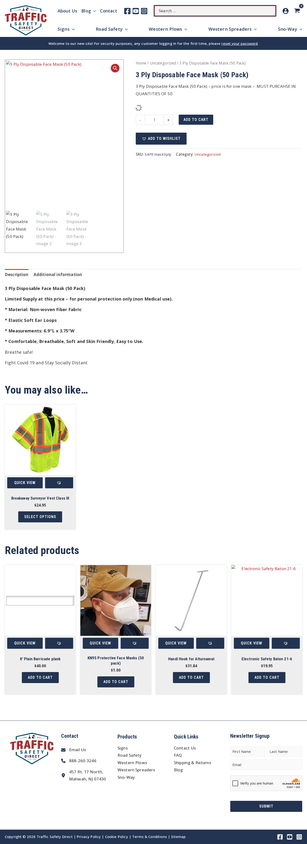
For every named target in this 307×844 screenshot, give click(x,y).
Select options (40, 516)
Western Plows (132, 762)
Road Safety (130, 755)
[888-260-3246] (78, 761)
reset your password (239, 43)
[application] (93, 11)
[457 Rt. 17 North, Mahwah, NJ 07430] (83, 775)
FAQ (178, 755)
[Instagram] (144, 11)
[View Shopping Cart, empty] (298, 11)
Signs (123, 748)
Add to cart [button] (40, 677)
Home (141, 63)
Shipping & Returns (192, 762)
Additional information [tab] (58, 274)
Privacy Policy (89, 836)
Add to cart (195, 119)
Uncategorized (163, 63)
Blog (178, 770)
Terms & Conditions (149, 836)
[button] (115, 68)
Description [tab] (17, 274)
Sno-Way (126, 777)
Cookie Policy (116, 836)
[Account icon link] (285, 11)
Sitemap (178, 836)
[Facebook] (127, 11)
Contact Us (185, 748)
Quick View (24, 482)
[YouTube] (135, 11)
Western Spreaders (136, 770)
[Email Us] (73, 750)
